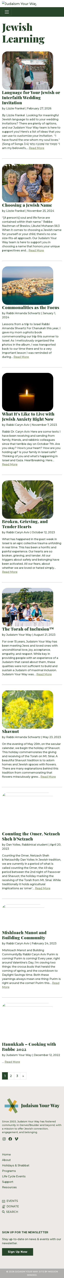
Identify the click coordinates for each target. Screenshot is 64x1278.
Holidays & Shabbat (15, 1165)
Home (6, 1154)
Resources (9, 1187)
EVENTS (12, 1201)
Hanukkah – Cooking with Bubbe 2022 (29, 1046)
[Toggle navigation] (7, 12)
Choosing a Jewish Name (27, 205)
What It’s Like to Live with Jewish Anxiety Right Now (28, 416)
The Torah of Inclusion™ (28, 629)
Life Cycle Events (14, 1176)
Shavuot (10, 731)
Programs (9, 1171)
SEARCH (12, 1211)
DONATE (12, 1206)
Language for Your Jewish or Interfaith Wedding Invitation (31, 97)
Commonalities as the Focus (30, 307)
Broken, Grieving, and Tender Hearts (25, 523)
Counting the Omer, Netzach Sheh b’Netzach (31, 836)
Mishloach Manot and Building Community (24, 935)
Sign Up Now (17, 1251)
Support (7, 1181)
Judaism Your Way (19, 1055)
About (6, 1160)
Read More (36, 148)
